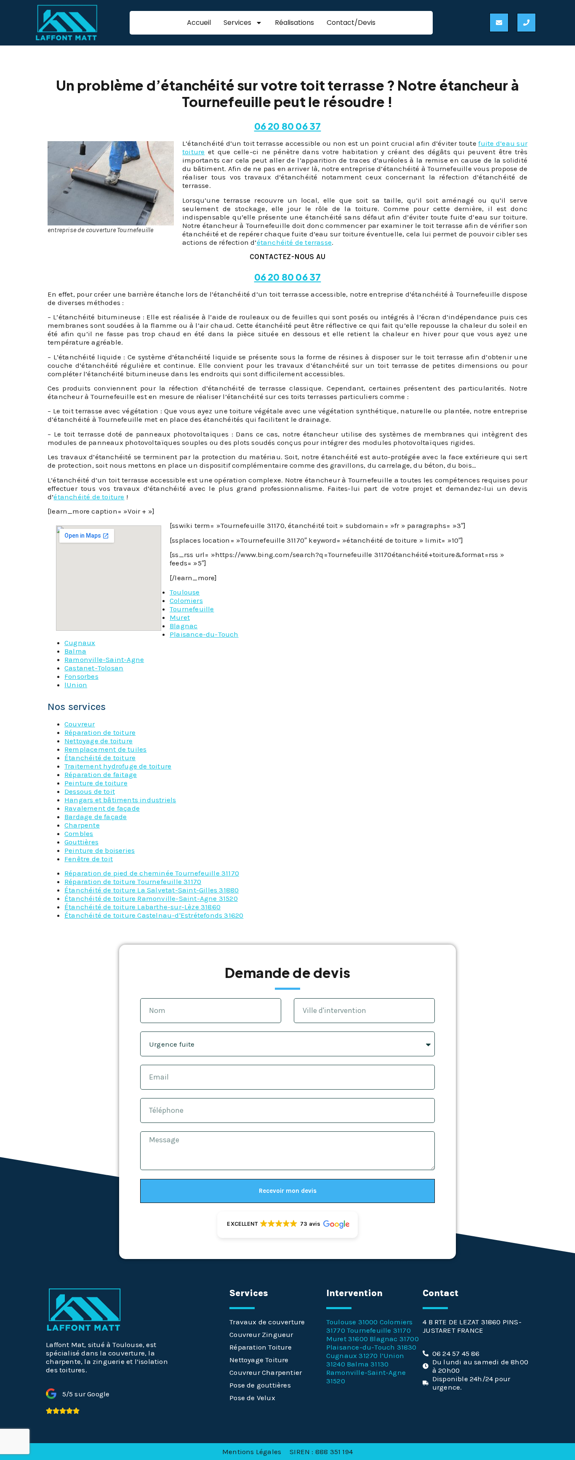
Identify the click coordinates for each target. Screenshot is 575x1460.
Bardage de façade (95, 816)
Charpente (82, 825)
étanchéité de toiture (88, 497)
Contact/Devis (351, 22)
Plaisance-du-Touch (204, 634)
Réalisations (294, 22)
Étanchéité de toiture (100, 757)
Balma (75, 651)
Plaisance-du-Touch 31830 (371, 1347)
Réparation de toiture (100, 732)
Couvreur (79, 724)
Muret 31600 (347, 1338)
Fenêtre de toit (88, 859)
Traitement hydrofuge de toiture (117, 766)
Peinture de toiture (96, 783)
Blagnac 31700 (394, 1338)
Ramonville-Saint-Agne (104, 659)
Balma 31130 (368, 1364)
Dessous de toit (89, 791)
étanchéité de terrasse (294, 242)
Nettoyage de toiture (98, 741)
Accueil (199, 22)
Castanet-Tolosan (93, 668)
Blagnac (183, 626)
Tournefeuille (192, 609)
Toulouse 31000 (352, 1322)
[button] (287, 1224)
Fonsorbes (81, 676)
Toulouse (185, 592)
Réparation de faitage (100, 774)
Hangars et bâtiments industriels (120, 800)
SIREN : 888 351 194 (321, 1451)
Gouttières (81, 842)
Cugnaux (79, 642)
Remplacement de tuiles (105, 749)
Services (237, 22)
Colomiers (186, 600)
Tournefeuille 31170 (379, 1330)
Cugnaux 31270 (352, 1355)
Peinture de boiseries (99, 850)
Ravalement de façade (102, 808)
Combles (78, 833)
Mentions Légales (251, 1451)
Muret (180, 617)
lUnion (75, 684)
